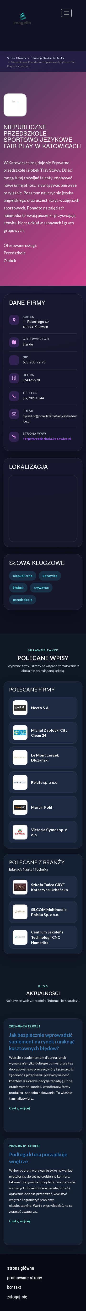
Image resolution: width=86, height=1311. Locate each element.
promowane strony (24, 1277)
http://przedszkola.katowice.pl (47, 439)
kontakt (14, 1287)
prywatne (41, 588)
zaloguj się (17, 1296)
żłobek (18, 588)
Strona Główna (16, 58)
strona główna (20, 1268)
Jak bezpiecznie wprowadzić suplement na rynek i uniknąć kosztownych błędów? (42, 1041)
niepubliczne (22, 576)
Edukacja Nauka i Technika (47, 58)
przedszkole (22, 600)
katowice (50, 576)
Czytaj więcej (19, 1108)
